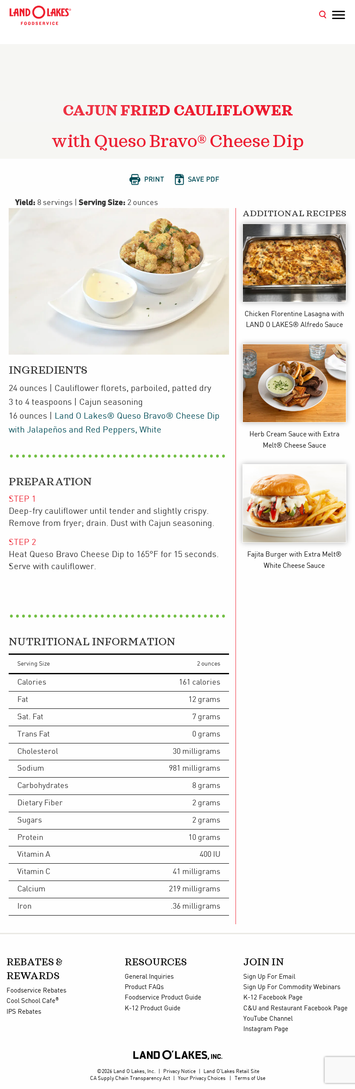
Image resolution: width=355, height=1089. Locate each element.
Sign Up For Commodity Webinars (291, 987)
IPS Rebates (23, 1012)
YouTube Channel (268, 1018)
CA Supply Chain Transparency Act (130, 1078)
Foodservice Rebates (36, 990)
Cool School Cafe (32, 1001)
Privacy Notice (179, 1071)
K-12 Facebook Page (273, 997)
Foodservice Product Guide (163, 997)
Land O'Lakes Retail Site (231, 1071)
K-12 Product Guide (153, 1008)
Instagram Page (265, 1029)
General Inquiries (149, 977)
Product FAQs (144, 987)
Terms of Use (250, 1078)
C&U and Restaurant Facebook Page (295, 1008)
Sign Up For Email (269, 977)
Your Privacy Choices (202, 1078)
